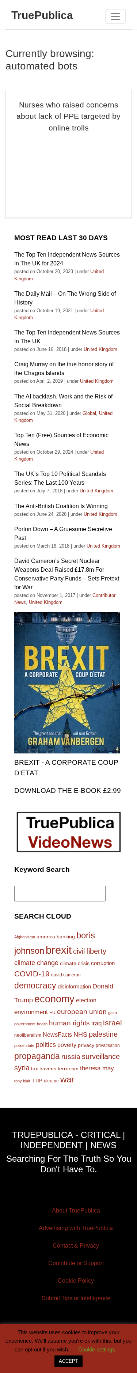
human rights (69, 1023)
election (86, 1000)
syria (22, 1068)
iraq (96, 1023)
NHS (80, 1034)
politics (46, 1044)
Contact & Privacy (76, 1245)
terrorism (68, 1068)
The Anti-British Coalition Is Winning (61, 506)
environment (31, 1011)
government (24, 1024)
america (46, 936)
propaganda (37, 1056)
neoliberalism (27, 1035)
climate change (36, 963)
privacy (86, 1045)
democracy (35, 985)
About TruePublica (76, 1210)
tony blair (22, 1081)
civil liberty (89, 951)
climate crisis (75, 963)
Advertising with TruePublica (76, 1228)
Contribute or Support (76, 1263)
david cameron (66, 974)
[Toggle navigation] (115, 16)
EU (52, 1012)
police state (24, 1045)
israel (112, 1022)
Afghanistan (24, 937)
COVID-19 (32, 973)
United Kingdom (100, 349)
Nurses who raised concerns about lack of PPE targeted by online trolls (68, 116)
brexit (59, 950)
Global (89, 413)
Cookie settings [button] (96, 1349)
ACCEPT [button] (68, 1361)
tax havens (43, 1068)
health (42, 1024)
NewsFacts (57, 1034)
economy (54, 999)
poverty (66, 1044)
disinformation (74, 987)
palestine (103, 1034)
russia (70, 1056)
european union (82, 1011)
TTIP (37, 1080)
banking (66, 936)
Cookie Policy (76, 1281)
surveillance (101, 1056)
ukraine (51, 1080)
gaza (112, 1012)
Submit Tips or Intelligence (76, 1298)
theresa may (97, 1068)
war (67, 1079)
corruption (103, 963)
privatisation (108, 1045)
